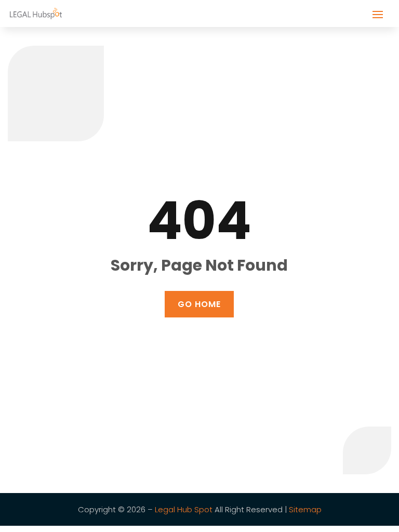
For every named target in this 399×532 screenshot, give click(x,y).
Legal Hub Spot (183, 509)
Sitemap (305, 509)
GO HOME (199, 304)
